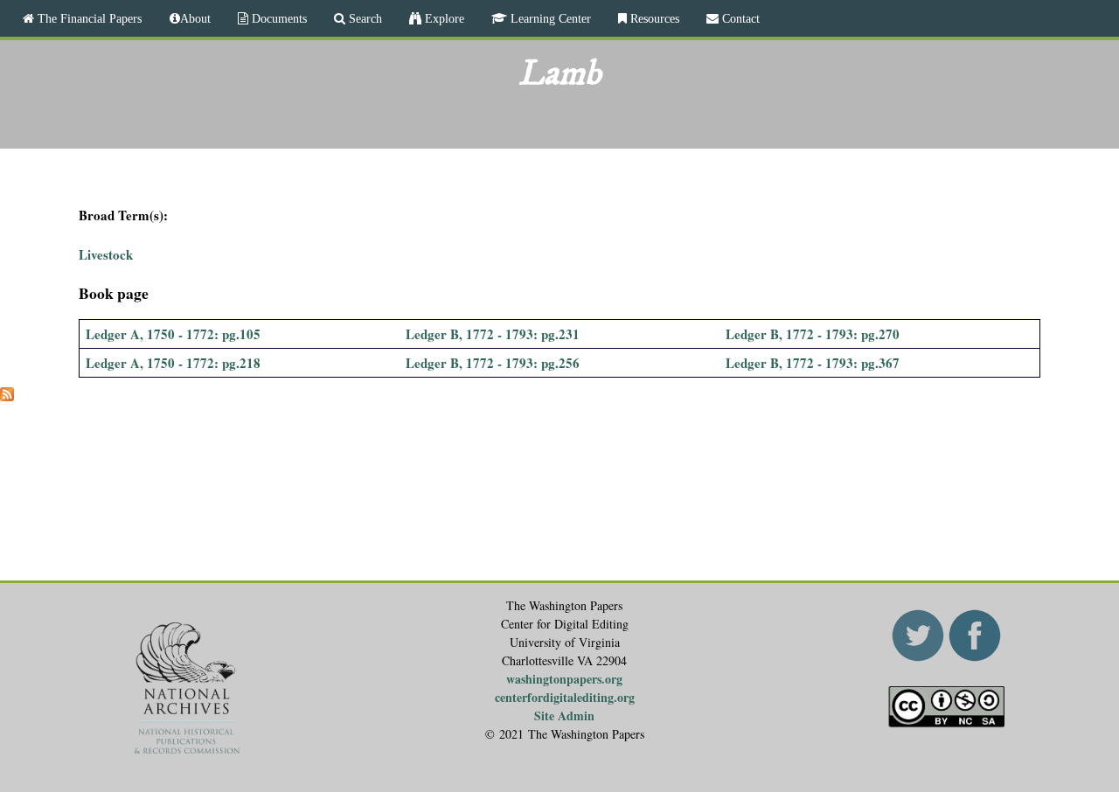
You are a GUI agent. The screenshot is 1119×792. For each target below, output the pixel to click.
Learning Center (549, 18)
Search (363, 18)
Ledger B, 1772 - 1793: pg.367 (813, 362)
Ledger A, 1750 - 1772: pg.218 (173, 362)
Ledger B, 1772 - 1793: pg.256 (493, 362)
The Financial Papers (88, 18)
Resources (653, 18)
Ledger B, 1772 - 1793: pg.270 (813, 334)
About (195, 18)
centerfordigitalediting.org (565, 697)
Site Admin (564, 715)
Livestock (106, 254)
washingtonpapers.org (564, 679)
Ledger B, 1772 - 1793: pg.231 (493, 334)
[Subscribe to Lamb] (7, 396)
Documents (277, 18)
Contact (739, 18)
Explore (442, 18)
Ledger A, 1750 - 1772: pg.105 (173, 334)
